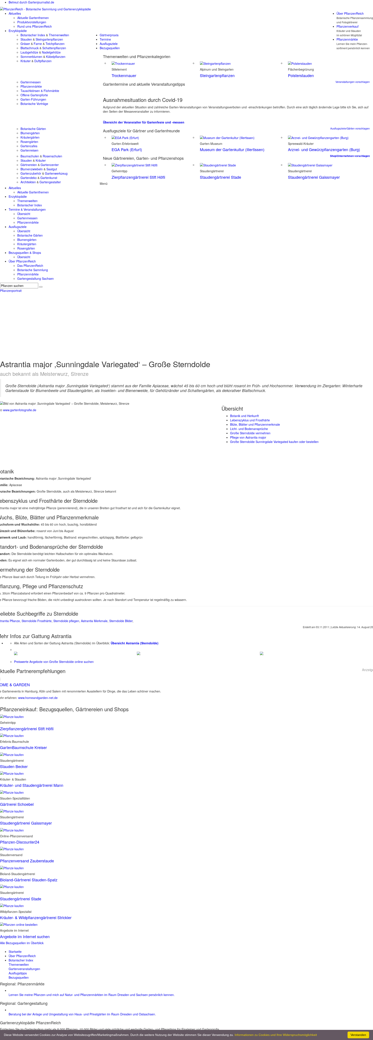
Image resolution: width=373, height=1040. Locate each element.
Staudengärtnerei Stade (220, 177)
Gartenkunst (48, 177)
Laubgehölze (29, 52)
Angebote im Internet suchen (25, 936)
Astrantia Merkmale (94, 621)
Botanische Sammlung (32, 270)
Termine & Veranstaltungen (27, 209)
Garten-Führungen (33, 99)
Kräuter (26, 61)
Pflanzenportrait (11, 290)
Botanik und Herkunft (244, 416)
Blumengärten (30, 133)
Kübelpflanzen (55, 56)
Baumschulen (30, 156)
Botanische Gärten (33, 128)
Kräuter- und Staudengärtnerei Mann (31, 785)
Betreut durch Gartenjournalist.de (31, 2)
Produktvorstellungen (31, 22)
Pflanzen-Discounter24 (19, 842)
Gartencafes (29, 146)
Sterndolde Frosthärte (37, 621)
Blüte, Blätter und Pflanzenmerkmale (255, 424)
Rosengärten (29, 141)
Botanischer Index (33, 35)
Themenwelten (59, 35)
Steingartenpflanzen (49, 39)
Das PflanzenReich (30, 265)
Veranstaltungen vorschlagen (352, 82)
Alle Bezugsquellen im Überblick (22, 943)
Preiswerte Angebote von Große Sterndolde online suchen (54, 661)
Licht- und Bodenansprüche (249, 429)
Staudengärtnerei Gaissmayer (314, 177)
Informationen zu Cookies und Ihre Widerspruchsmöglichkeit (276, 1035)
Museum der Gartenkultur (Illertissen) (232, 149)
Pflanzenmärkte (347, 39)
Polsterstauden (301, 75)
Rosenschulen (52, 156)
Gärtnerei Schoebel (17, 804)
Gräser (25, 43)
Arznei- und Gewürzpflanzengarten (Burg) (324, 149)
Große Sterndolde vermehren (250, 433)
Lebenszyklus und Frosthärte (250, 420)
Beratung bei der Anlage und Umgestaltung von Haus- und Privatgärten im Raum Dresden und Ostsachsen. (82, 1014)
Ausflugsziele (109, 43)
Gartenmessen (31, 82)
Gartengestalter (50, 182)
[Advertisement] (186, 325)
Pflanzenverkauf (348, 26)
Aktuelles (15, 13)
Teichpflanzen (55, 43)
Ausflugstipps (18, 973)
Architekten (28, 182)
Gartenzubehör (31, 173)
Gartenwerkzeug (56, 173)
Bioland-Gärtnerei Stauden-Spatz (28, 879)
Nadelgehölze (51, 52)
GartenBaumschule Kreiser (23, 747)
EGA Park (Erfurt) (127, 149)
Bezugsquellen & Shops (25, 252)
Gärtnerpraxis (109, 35)
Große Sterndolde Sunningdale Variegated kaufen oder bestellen (274, 441)
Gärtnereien (29, 165)
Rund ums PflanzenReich (34, 26)
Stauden (26, 39)
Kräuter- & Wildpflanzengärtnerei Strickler (35, 917)
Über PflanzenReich (350, 13)
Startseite (15, 951)
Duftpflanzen (43, 61)
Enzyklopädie (18, 30)
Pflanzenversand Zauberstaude (27, 860)
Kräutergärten (30, 137)
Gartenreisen (29, 150)
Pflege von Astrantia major (248, 437)
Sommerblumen (31, 56)
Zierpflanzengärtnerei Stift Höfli (138, 177)
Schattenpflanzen (54, 48)
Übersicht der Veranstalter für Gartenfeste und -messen (143, 122)
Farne (38, 43)
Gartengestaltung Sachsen (35, 278)
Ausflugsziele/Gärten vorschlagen (350, 128)
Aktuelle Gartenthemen (33, 18)
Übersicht (23, 214)
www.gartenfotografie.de (19, 410)
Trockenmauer (124, 75)
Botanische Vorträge (34, 103)
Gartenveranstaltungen (24, 969)
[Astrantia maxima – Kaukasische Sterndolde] (261, 653)
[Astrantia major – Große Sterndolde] (15, 653)
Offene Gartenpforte (34, 95)
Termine (105, 39)
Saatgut (51, 169)
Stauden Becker (14, 766)
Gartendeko (29, 177)
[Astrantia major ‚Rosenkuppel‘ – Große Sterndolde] (138, 653)
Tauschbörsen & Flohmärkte (40, 91)
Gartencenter (50, 165)
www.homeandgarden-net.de (38, 697)
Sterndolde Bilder (121, 621)
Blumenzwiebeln (32, 169)
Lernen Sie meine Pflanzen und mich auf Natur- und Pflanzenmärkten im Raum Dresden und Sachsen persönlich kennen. (92, 995)
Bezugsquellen (110, 48)
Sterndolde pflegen (66, 621)
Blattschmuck (30, 48)
